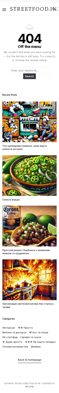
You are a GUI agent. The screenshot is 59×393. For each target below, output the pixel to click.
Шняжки (36, 346)
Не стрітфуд (10, 337)
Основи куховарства (15, 346)
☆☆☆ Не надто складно (40, 341)
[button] (4, 9)
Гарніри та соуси (30, 337)
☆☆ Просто (25, 327)
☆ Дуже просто (12, 341)
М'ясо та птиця (38, 332)
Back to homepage (29, 359)
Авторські (8, 327)
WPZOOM (29, 387)
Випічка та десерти (14, 332)
